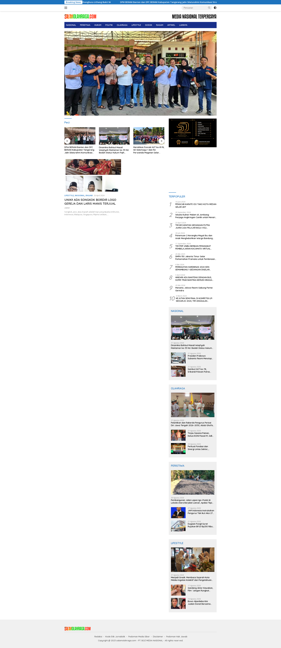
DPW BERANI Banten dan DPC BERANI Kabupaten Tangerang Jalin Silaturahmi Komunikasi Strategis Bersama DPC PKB (138, 2)
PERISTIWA (85, 25)
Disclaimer (158, 636)
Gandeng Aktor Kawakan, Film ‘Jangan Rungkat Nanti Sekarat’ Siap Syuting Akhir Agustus (201, 589)
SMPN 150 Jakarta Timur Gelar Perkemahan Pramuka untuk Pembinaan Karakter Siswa (195, 257)
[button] (209, 7)
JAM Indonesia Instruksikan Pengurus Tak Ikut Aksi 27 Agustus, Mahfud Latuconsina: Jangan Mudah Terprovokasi (201, 512)
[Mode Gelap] (215, 7)
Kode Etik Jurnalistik (115, 636)
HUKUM (97, 25)
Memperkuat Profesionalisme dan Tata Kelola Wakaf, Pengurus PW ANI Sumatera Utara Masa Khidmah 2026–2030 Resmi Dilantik (147, 150)
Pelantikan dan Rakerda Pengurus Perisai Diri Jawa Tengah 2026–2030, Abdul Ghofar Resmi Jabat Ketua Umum (192, 424)
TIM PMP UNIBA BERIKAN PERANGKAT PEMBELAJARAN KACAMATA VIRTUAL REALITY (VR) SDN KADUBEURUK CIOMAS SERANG (194, 247)
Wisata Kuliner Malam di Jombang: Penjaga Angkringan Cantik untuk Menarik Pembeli (195, 216)
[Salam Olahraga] (80, 16)
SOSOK (148, 25)
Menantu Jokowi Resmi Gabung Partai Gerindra (194, 289)
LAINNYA (183, 25)
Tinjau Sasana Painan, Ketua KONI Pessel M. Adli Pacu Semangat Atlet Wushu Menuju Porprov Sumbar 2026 (200, 434)
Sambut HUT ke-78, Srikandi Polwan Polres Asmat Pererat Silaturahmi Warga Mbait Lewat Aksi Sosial (201, 370)
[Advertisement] (193, 170)
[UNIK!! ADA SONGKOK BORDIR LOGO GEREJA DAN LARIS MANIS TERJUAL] (93, 175)
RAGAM (159, 25)
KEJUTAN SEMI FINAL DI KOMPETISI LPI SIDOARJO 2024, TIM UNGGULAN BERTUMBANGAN (194, 299)
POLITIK (109, 25)
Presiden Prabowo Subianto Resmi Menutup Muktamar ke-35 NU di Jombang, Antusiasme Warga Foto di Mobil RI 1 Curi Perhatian (200, 357)
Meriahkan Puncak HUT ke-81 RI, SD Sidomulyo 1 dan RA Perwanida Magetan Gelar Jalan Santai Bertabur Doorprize (114, 150)
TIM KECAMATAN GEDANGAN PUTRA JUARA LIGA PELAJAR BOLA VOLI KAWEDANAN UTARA (192, 226)
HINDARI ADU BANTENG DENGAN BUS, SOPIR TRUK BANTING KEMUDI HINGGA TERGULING (193, 278)
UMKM (67, 208)
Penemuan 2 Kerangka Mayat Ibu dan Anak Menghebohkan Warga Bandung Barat (194, 236)
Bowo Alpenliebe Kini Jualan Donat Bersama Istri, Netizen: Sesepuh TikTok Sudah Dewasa (199, 602)
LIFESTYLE (136, 25)
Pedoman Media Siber (139, 636)
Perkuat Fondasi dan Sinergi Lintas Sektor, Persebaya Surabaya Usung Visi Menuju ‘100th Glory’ (199, 447)
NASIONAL (71, 25)
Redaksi (98, 636)
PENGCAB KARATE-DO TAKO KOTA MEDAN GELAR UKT (195, 205)
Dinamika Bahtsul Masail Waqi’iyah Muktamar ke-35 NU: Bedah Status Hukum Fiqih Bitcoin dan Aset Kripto (79, 150)
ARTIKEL (171, 25)
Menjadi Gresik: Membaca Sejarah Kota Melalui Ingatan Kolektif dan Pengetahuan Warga (191, 578)
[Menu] (66, 7)
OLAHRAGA (122, 25)
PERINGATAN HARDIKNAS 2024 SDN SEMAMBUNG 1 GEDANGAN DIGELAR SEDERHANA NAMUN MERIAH (192, 268)
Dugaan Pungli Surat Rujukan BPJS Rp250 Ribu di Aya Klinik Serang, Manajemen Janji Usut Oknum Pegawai (200, 525)
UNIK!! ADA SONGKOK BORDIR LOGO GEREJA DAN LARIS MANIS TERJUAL (90, 201)
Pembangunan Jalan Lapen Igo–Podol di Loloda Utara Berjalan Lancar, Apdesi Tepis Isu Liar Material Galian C (192, 501)
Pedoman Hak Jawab (176, 636)
